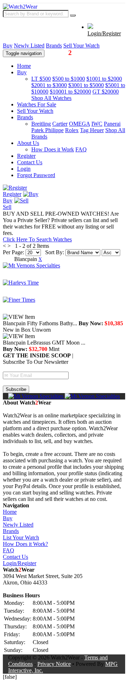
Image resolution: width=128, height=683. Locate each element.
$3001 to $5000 (86, 85)
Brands (54, 45)
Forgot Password (36, 175)
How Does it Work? (25, 544)
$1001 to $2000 (104, 79)
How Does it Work (52, 149)
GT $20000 (105, 92)
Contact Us (29, 162)
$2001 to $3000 (49, 85)
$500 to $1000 (68, 79)
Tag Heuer (92, 130)
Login (24, 169)
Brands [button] (25, 117)
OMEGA (79, 124)
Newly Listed (29, 45)
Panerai (112, 124)
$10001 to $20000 (70, 92)
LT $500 (41, 79)
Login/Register (104, 33)
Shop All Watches (51, 98)
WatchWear (66, 52)
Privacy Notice (54, 664)
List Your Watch (21, 537)
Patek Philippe (47, 130)
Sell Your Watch (81, 45)
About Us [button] (28, 143)
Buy (7, 45)
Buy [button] (22, 72)
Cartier (60, 124)
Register (26, 156)
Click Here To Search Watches (37, 239)
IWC (96, 124)
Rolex (72, 130)
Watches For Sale (36, 104)
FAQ (81, 149)
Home (24, 66)
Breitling (41, 124)
